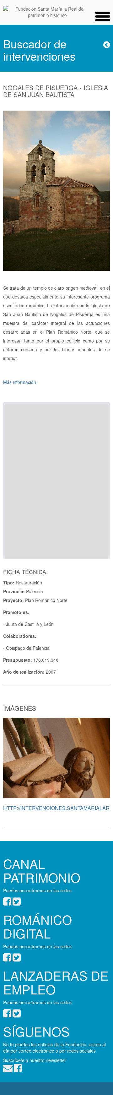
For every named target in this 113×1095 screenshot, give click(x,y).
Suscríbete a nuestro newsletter (34, 1060)
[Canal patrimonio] (7, 903)
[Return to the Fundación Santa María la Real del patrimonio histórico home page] (47, 12)
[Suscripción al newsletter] (8, 1069)
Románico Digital (37, 926)
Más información (19, 382)
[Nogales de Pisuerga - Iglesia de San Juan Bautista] (56, 193)
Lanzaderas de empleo (56, 982)
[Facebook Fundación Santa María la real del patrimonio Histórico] (18, 1069)
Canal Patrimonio (41, 870)
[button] (102, 14)
